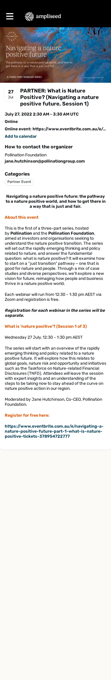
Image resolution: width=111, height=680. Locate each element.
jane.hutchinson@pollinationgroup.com (45, 161)
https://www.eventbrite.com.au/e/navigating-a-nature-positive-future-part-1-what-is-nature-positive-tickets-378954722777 (54, 431)
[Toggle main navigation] (9, 16)
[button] (21, 136)
